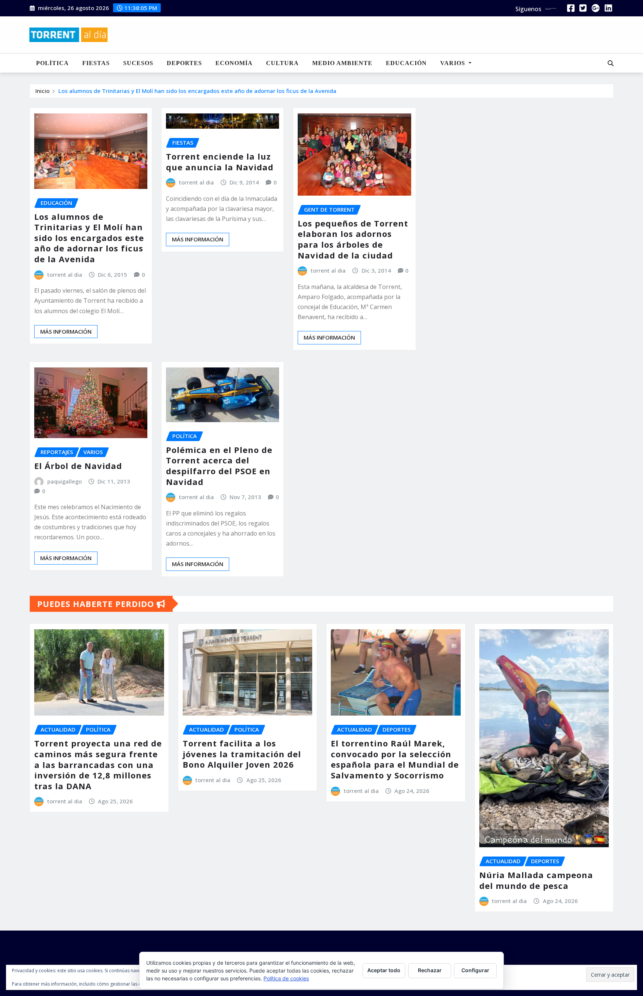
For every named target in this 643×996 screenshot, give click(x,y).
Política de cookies (286, 978)
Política (52, 63)
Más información (66, 331)
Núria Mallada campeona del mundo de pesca (536, 880)
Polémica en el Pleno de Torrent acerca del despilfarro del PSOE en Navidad (219, 465)
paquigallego (64, 481)
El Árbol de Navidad (78, 465)
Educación (406, 63)
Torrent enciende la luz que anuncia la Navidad (219, 162)
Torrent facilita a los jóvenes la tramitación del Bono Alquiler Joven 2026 (242, 754)
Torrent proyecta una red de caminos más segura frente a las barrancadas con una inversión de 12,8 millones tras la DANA (98, 764)
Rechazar (430, 970)
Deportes (184, 63)
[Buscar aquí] (611, 63)
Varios (453, 63)
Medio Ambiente (342, 63)
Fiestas (96, 63)
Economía (234, 63)
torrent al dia (64, 274)
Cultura (282, 63)
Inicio (42, 90)
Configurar (475, 970)
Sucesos (138, 63)
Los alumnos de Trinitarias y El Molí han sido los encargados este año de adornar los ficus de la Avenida (197, 90)
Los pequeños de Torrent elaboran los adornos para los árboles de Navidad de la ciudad (353, 239)
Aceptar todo (383, 970)
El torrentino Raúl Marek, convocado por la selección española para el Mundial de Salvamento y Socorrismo (395, 759)
